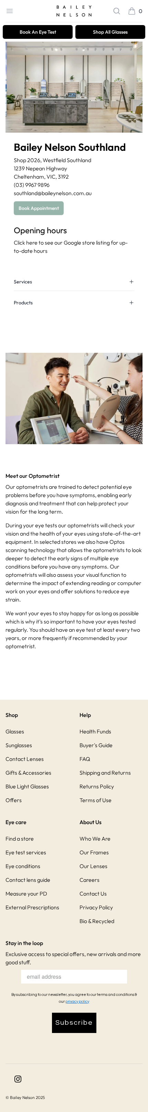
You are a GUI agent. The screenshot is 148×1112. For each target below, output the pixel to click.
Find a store (20, 838)
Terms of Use (96, 800)
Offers (14, 800)
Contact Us (93, 893)
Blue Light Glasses (27, 786)
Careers (89, 879)
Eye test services (26, 852)
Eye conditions (23, 866)
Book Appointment (39, 208)
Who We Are (95, 838)
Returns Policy (97, 786)
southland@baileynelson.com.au (53, 193)
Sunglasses (19, 745)
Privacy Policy (96, 907)
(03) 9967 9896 (32, 184)
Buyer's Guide (96, 745)
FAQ (85, 758)
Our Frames (94, 852)
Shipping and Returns (105, 772)
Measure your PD (26, 893)
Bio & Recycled (97, 921)
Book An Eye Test (38, 32)
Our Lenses (93, 866)
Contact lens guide (28, 879)
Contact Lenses (25, 758)
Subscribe (74, 1022)
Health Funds (95, 731)
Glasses (15, 731)
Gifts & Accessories (28, 772)
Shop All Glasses (110, 32)
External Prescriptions (32, 907)
